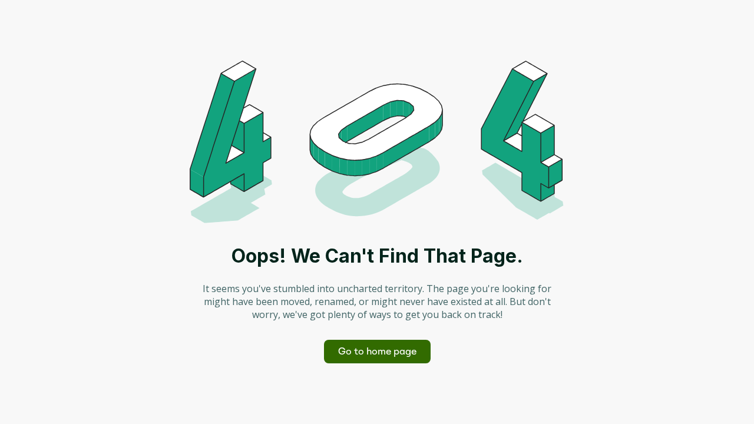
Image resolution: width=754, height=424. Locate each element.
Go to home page (377, 351)
